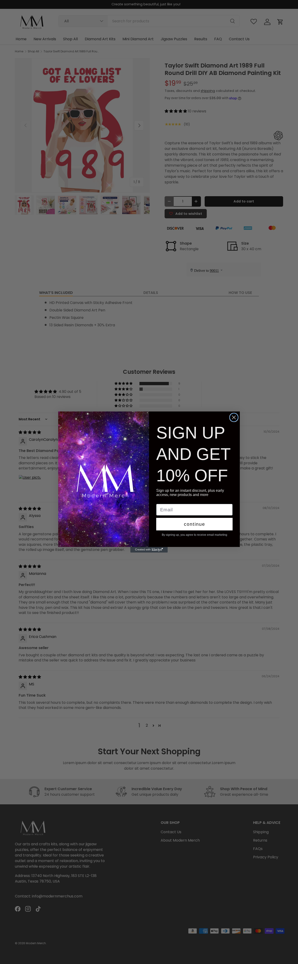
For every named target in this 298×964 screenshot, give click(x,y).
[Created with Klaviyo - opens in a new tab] (149, 550)
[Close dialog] (234, 417)
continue (194, 524)
